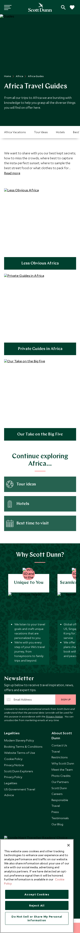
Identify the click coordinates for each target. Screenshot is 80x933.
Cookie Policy (13, 759)
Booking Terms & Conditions (23, 746)
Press (55, 812)
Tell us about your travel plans (63, 7)
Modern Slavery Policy (19, 740)
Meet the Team (62, 769)
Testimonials (60, 818)
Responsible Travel (59, 803)
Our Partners (60, 782)
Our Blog (57, 824)
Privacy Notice (54, 716)
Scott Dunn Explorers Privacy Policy (18, 774)
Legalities (10, 783)
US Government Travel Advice (19, 792)
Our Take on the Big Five (40, 434)
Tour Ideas (41, 132)
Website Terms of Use (19, 753)
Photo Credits (61, 776)
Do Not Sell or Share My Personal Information (36, 918)
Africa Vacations (15, 132)
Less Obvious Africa (40, 263)
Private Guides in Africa (40, 349)
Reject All (37, 905)
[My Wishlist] (72, 10)
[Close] (68, 845)
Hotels (60, 132)
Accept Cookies (36, 894)
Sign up (66, 699)
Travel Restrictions (59, 754)
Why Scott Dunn (62, 763)
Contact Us (59, 745)
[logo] (40, 7)
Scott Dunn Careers (59, 791)
